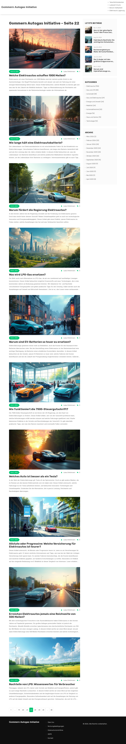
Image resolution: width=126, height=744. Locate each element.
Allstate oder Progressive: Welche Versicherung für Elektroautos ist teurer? (42, 545)
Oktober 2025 (92, 156)
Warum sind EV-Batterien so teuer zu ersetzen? (40, 341)
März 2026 (91, 136)
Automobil (91, 94)
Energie (90, 113)
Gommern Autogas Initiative (19, 7)
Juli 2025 (90, 167)
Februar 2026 (92, 140)
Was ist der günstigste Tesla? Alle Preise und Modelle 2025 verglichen (103, 32)
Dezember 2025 (93, 148)
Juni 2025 (91, 171)
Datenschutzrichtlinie (55, 730)
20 (23, 710)
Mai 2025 (90, 175)
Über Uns (51, 722)
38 (51, 710)
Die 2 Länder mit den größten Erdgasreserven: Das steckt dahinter (104, 61)
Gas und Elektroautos (95, 98)
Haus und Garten (93, 117)
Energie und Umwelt (95, 102)
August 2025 (92, 164)
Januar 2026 (92, 144)
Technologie (92, 121)
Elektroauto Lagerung (117, 10)
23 (35, 710)
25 (43, 710)
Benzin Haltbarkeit (115, 8)
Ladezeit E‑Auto (115, 5)
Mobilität (91, 105)
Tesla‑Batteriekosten (116, 2)
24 (39, 710)
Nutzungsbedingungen (56, 726)
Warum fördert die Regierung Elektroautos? (38, 210)
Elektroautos (92, 86)
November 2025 (93, 152)
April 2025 (91, 179)
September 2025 (93, 160)
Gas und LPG (92, 90)
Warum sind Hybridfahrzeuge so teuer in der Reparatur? (103, 71)
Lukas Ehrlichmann (69, 71)
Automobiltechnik (94, 109)
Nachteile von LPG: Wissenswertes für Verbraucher (42, 684)
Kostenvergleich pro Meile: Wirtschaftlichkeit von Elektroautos (104, 52)
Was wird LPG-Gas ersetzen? (27, 274)
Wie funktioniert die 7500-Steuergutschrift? (38, 409)
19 (19, 710)
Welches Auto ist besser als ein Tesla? (33, 476)
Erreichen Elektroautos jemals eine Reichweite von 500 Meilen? (42, 615)
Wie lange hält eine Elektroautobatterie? (35, 142)
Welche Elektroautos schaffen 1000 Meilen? (37, 75)
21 (27, 710)
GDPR (50, 734)
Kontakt (50, 738)
